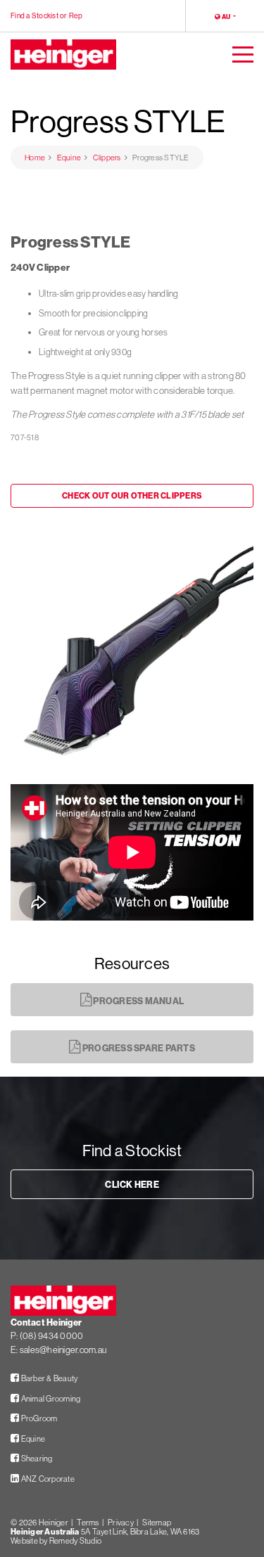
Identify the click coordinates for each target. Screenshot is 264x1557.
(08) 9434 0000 (52, 1335)
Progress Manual (138, 1000)
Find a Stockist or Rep (47, 15)
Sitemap (156, 1522)
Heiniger (53, 1522)
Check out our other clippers (132, 495)
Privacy (121, 1522)
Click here (132, 1184)
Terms (88, 1522)
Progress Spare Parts (138, 1047)
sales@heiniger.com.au (63, 1349)
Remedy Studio (75, 1541)
